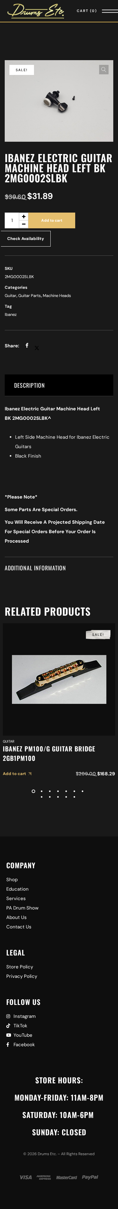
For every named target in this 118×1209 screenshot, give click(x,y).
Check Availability (25, 238)
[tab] (59, 385)
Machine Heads (57, 295)
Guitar (10, 295)
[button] (104, 69)
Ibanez (11, 314)
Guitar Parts (29, 295)
